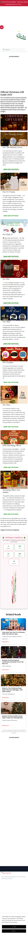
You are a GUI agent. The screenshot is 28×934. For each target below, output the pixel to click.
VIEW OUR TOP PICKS (11, 169)
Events (3, 908)
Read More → (6, 642)
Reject (14, 931)
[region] (14, 923)
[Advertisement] (14, 72)
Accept (14, 926)
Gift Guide (4, 905)
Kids (2, 903)
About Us (4, 886)
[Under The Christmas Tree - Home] (6, 873)
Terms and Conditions (7, 893)
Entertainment (5, 901)
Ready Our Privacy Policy (11, 922)
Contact (3, 888)
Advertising (4, 890)
